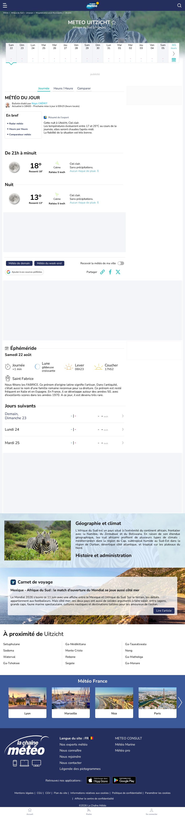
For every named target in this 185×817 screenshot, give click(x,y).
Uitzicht (68, 13)
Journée (43, 88)
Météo (5, 13)
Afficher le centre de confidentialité (94, 798)
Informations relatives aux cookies (89, 793)
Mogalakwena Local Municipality (49, 13)
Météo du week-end (49, 263)
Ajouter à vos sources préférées (27, 272)
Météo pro (122, 750)
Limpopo (29, 13)
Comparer (84, 88)
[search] (179, 5)
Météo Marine (125, 744)
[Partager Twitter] (118, 272)
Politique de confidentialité (127, 793)
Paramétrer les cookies (158, 793)
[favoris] (113, 22)
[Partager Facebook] (110, 272)
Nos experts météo (73, 744)
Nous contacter (70, 763)
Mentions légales (24, 793)
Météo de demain (19, 263)
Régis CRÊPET (39, 103)
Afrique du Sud (17, 13)
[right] (180, 702)
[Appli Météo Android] (124, 781)
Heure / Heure (63, 88)
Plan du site (60, 793)
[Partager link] (102, 272)
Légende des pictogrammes (80, 769)
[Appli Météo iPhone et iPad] (98, 781)
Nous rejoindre (70, 756)
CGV (48, 793)
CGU (39, 793)
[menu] (5, 5)
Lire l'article (164, 611)
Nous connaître (70, 750)
